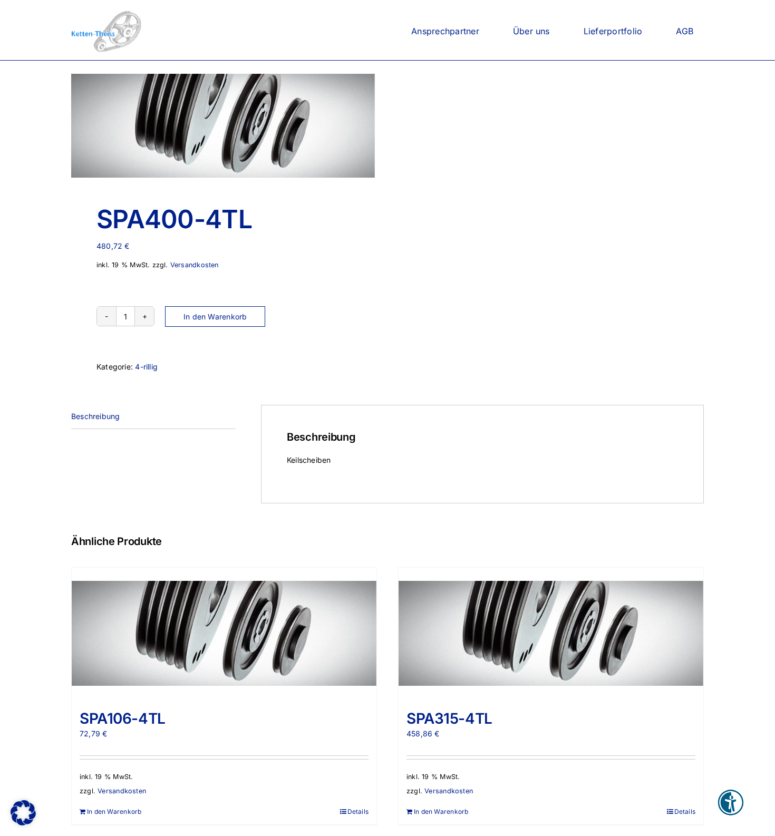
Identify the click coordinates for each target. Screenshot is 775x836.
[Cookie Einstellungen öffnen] (23, 822)
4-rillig (146, 366)
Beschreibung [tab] (95, 416)
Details (358, 811)
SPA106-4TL (123, 718)
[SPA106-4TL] (224, 633)
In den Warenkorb (215, 316)
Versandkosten (194, 265)
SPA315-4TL (449, 718)
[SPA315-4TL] (551, 633)
